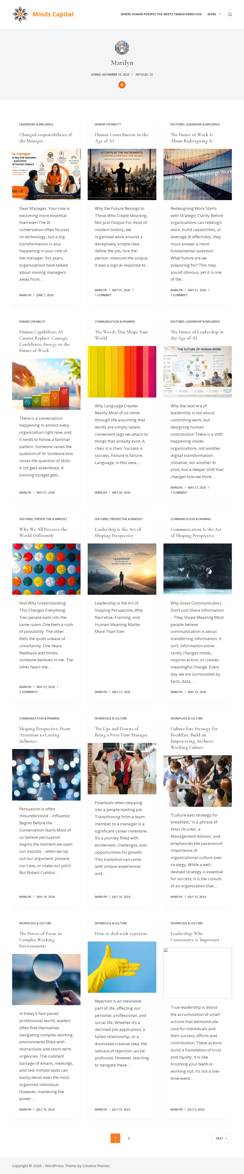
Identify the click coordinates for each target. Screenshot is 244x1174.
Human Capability (108, 124)
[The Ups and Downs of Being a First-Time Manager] (122, 768)
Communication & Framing (115, 322)
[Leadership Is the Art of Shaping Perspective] (122, 569)
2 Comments (28, 692)
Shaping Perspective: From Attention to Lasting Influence (44, 735)
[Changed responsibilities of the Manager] (46, 174)
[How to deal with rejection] (122, 967)
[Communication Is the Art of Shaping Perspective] (197, 569)
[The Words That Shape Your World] (122, 371)
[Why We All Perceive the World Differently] (46, 569)
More (212, 14)
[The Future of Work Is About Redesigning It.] (197, 174)
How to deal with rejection (121, 933)
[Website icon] (122, 84)
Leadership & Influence (36, 124)
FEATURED (177, 124)
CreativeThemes (96, 1165)
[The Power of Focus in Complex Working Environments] (46, 979)
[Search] (230, 14)
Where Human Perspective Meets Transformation (161, 14)
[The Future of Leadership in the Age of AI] (197, 371)
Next (219, 1138)
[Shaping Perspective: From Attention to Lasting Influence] (46, 774)
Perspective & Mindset (51, 519)
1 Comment (103, 295)
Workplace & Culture (111, 718)
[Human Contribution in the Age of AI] (122, 174)
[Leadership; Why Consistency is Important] (197, 973)
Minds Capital (53, 14)
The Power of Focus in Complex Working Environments (40, 940)
